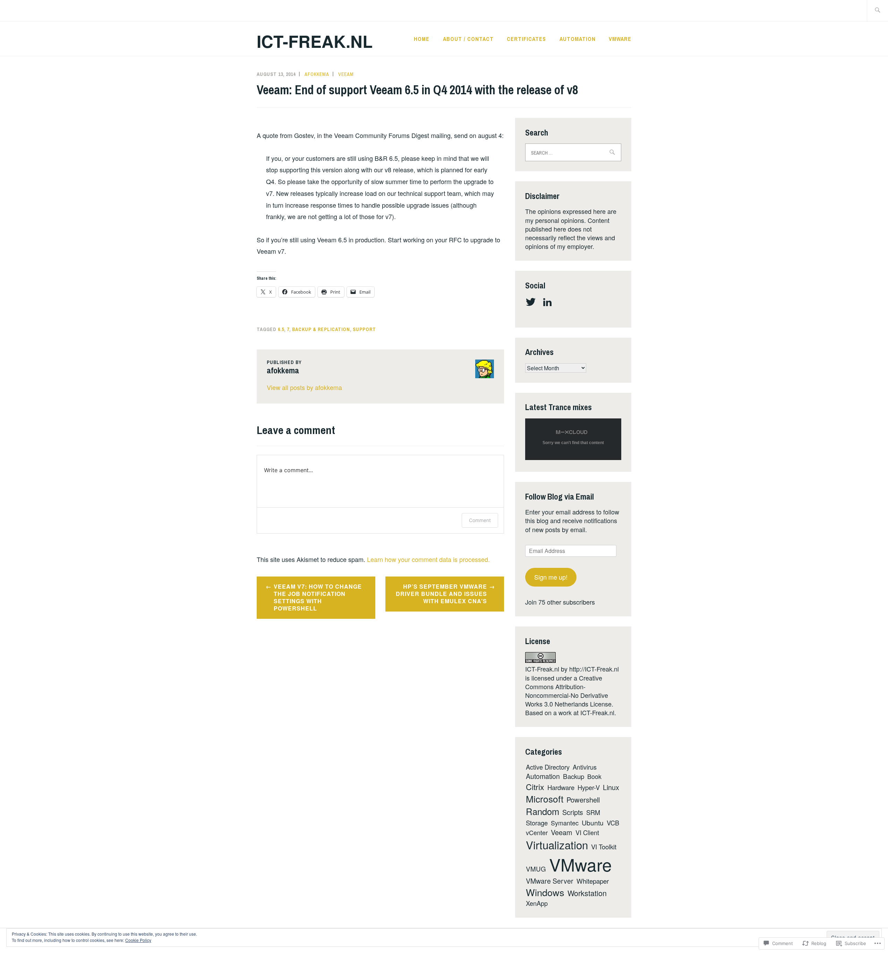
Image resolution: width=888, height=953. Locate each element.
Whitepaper (593, 880)
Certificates (526, 39)
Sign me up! (550, 576)
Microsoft (544, 798)
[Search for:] (877, 10)
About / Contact (468, 39)
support (364, 329)
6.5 (281, 329)
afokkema (317, 74)
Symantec (565, 822)
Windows (545, 892)
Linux (611, 787)
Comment (480, 520)
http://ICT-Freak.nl (594, 668)
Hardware (560, 787)
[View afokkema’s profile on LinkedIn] (548, 301)
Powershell (583, 800)
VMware (620, 39)
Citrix (535, 786)
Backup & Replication (321, 329)
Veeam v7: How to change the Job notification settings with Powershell (318, 597)
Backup (573, 776)
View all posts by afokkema (304, 387)
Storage (537, 822)
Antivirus (585, 766)
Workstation (587, 892)
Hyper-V (589, 787)
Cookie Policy (138, 940)
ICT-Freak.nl (315, 41)
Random (542, 811)
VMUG (536, 868)
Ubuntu (593, 822)
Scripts (572, 812)
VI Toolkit (603, 846)
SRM (593, 812)
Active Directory (548, 766)
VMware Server (549, 881)
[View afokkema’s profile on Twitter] (532, 301)
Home (421, 39)
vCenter (537, 832)
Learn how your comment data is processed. (428, 559)
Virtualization (557, 844)
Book (594, 776)
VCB (613, 822)
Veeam (346, 74)
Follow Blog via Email (559, 496)
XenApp (537, 903)
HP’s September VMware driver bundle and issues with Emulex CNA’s (441, 593)
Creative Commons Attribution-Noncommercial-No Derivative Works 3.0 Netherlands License (568, 691)
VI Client (587, 832)
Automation (578, 39)
